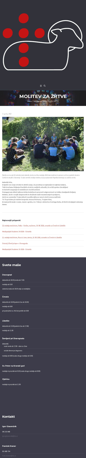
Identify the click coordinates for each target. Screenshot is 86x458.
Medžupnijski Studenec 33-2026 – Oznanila (16, 249)
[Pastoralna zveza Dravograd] (43, 41)
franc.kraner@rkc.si (9, 456)
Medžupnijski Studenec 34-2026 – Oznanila (16, 232)
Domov (29, 101)
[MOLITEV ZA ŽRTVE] (43, 144)
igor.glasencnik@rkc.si (10, 436)
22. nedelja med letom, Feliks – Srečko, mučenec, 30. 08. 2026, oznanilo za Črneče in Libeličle (33, 226)
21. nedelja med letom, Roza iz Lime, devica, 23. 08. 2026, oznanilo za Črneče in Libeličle (32, 237)
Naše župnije (37, 101)
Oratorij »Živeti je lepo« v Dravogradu (15, 243)
